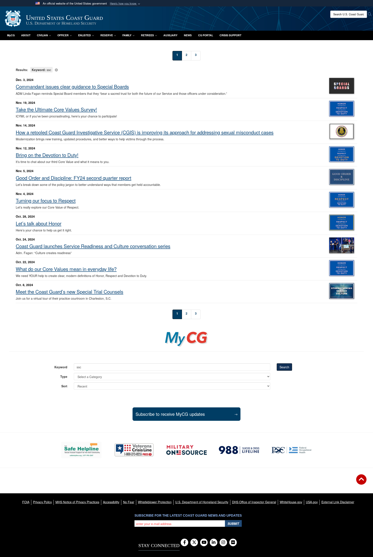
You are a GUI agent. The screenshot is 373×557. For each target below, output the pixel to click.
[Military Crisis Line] (134, 450)
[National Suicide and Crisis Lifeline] (239, 450)
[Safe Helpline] (81, 450)
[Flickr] (233, 542)
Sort (64, 386)
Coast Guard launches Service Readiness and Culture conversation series (93, 245)
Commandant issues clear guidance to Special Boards (72, 86)
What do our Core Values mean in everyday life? (66, 268)
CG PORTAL (205, 35)
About (25, 35)
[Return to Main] (361, 482)
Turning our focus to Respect (46, 200)
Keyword (60, 367)
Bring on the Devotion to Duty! (47, 154)
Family (126, 35)
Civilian (42, 35)
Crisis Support (230, 35)
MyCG (11, 35)
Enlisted (84, 35)
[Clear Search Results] (186, 69)
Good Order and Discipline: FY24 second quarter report (73, 177)
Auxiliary (170, 35)
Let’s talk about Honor (38, 223)
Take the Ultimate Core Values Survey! (56, 109)
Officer (63, 35)
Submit (233, 523)
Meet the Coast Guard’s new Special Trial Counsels (69, 291)
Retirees (147, 35)
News (188, 35)
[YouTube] (204, 542)
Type (63, 376)
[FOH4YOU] (291, 449)
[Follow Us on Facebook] (184, 542)
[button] (125, 3)
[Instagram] (223, 542)
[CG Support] (186, 450)
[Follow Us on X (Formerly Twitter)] (194, 542)
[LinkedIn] (213, 542)
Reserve (106, 35)
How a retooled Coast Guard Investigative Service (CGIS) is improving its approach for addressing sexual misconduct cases (144, 132)
